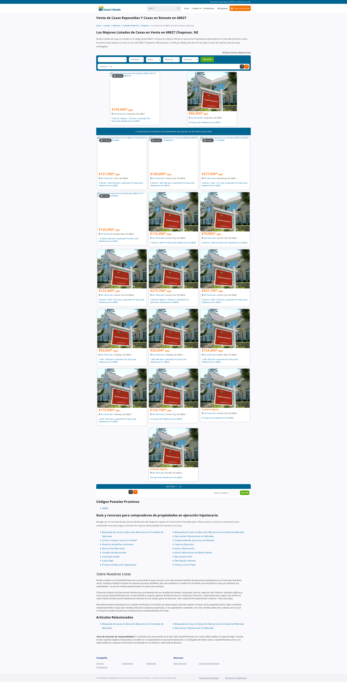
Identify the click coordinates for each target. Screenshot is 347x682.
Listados (195, 8)
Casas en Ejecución (184, 544)
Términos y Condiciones (236, 678)
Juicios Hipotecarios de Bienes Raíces (193, 552)
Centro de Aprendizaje (209, 663)
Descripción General (185, 560)
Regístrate (151, 663)
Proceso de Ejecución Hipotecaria (119, 564)
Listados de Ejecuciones (114, 552)
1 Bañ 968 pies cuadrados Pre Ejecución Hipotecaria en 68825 (168, 360)
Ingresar (223, 8)
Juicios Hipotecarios (185, 548)
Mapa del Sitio (180, 663)
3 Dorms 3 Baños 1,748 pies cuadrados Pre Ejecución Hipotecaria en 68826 (169, 300)
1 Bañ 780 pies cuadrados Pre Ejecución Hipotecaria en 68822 (220, 360)
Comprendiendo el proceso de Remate (194, 540)
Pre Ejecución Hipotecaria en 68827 (205, 122)
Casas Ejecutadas (111, 556)
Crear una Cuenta (241, 8)
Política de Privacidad (209, 678)
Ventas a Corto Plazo (185, 564)
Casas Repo (108, 560)
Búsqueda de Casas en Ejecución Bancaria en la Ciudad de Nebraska (209, 532)
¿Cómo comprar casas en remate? (119, 540)
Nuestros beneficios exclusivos (118, 544)
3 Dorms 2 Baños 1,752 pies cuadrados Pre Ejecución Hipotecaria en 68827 (131, 119)
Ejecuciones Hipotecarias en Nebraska (194, 536)
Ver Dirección (120, 114)
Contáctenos (208, 8)
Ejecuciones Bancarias (113, 548)
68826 (105, 508)
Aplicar (207, 59)
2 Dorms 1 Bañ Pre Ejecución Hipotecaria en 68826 (173, 242)
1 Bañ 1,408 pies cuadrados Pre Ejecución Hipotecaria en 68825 (117, 360)
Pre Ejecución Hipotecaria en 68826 (166, 419)
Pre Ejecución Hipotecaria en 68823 (166, 477)
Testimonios (101, 667)
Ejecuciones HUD (183, 556)
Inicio (186, 8)
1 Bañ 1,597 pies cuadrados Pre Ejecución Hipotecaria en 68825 (117, 420)
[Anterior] (242, 66)
